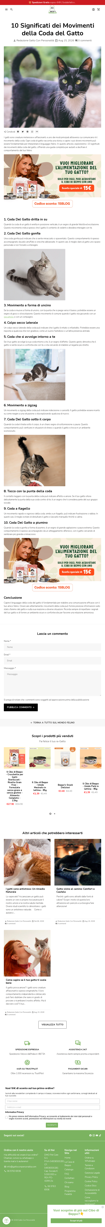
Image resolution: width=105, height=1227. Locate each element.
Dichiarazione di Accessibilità (92, 1192)
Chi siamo (69, 1182)
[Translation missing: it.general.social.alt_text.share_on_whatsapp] (32, 132)
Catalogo (69, 1169)
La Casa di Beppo (69, 1164)
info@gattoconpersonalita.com (20, 1166)
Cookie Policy (91, 1181)
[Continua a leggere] (27, 862)
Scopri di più (76, 1221)
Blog (67, 1186)
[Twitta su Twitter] (23, 132)
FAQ (67, 1173)
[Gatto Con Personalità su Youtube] (97, 1135)
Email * (7, 654)
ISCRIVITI (52, 1125)
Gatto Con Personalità (26, 1220)
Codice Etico (90, 1185)
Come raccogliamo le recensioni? (91, 1201)
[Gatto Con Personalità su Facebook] (90, 1135)
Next (98, 778)
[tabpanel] (14, 777)
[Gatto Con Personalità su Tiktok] (100, 1135)
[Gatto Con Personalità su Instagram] (94, 1135)
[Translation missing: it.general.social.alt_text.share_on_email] (37, 132)
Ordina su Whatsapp (90, 1159)
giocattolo (9, 316)
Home (67, 1157)
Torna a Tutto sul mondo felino (52, 722)
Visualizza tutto (52, 1024)
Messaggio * (10, 668)
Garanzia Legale (92, 1172)
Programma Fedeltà (70, 1193)
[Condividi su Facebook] (18, 132)
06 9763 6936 (12, 1171)
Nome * (7, 641)
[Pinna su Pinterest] (27, 132)
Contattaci (69, 1178)
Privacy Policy (91, 1177)
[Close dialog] (102, 1207)
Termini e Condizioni (89, 1167)
